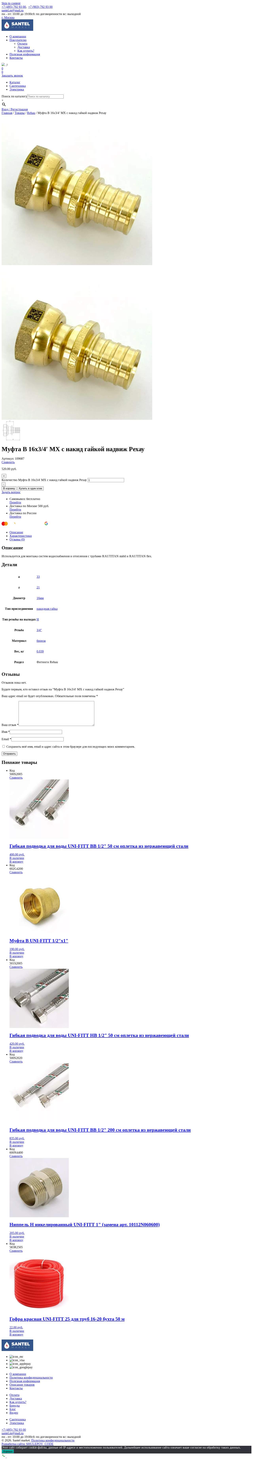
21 (38, 587)
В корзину (9, 488)
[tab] (130, 532)
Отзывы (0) (17, 539)
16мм (40, 598)
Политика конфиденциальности (31, 1377)
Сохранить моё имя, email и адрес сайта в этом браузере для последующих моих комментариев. (70, 746)
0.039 (40, 651)
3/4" (39, 630)
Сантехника (17, 86)
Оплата (22, 43)
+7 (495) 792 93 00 (14, 6)
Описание (16, 532)
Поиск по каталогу (14, 96)
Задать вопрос (11, 492)
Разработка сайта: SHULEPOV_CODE (28, 1444)
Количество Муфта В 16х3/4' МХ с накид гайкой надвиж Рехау (44, 480)
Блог (12, 1409)
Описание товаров (22, 1384)
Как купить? (25, 50)
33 (38, 576)
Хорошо (7, 1451)
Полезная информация (24, 54)
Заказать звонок (12, 75)
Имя (6, 731)
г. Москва (8, 17)
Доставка (23, 47)
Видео (13, 1412)
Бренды (14, 1405)
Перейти (15, 502)
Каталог (14, 82)
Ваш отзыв (10, 725)
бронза (41, 640)
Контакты (16, 57)
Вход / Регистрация (15, 109)
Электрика (16, 89)
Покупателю (17, 40)
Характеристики (20, 535)
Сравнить (8, 462)
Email (6, 739)
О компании (17, 36)
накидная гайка (47, 608)
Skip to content (11, 3)
